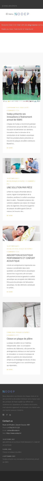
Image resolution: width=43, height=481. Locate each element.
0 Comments (11, 110)
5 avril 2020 (11, 332)
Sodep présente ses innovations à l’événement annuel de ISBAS (19, 116)
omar (11, 148)
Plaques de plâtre (18, 181)
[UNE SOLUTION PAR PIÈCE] (21, 165)
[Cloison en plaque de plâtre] (21, 314)
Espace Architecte (10, 6)
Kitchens (15, 249)
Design (9, 181)
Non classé (24, 108)
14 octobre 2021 (12, 178)
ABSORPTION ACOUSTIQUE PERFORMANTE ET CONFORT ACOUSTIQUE (21, 258)
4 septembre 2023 (13, 108)
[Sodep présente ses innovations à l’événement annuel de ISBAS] (21, 84)
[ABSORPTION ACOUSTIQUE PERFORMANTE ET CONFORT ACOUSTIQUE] (21, 233)
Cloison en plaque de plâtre (19, 338)
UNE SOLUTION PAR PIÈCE (19, 187)
